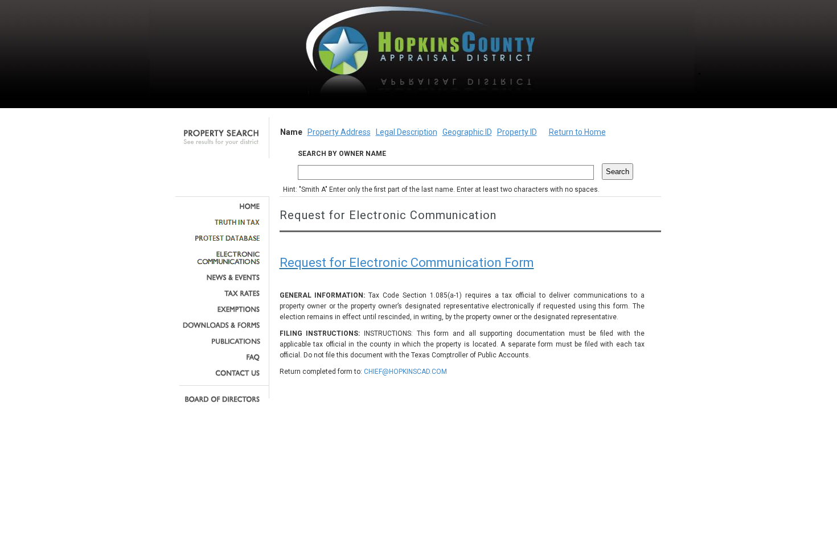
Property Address (339, 132)
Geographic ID (467, 132)
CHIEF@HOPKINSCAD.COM (405, 372)
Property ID (517, 132)
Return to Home (577, 132)
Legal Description (406, 132)
